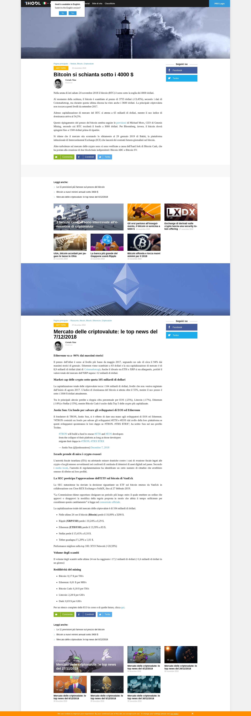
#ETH (98, 433)
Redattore (68, 83)
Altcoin (82, 321)
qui (122, 607)
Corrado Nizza (70, 80)
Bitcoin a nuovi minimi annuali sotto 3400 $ (77, 192)
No (63, 13)
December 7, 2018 (100, 447)
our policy (174, 714)
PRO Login (220, 3)
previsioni (121, 122)
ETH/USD (75, 527)
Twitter (176, 78)
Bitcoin (80, 64)
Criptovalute (89, 64)
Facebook (177, 70)
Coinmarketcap (91, 369)
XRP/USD (72, 521)
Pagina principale (61, 64)
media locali (61, 468)
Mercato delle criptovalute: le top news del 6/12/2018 (82, 197)
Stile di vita (97, 3)
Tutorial (86, 3)
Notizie (73, 64)
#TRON (63, 433)
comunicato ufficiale (110, 502)
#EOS (109, 433)
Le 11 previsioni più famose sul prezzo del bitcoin (80, 187)
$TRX (101, 441)
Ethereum (97, 321)
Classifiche (110, 3)
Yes (72, 13)
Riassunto (74, 321)
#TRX (94, 441)
